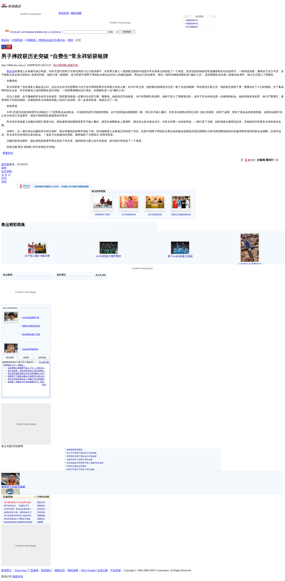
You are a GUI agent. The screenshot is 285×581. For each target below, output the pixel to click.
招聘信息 (59, 570)
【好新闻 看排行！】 (259, 160)
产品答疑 (115, 570)
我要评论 (8, 153)
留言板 (5, 164)
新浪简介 (6, 570)
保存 (4, 167)
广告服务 (33, 570)
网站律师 (73, 570)
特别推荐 (18, 446)
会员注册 (102, 570)
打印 (4, 178)
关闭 (4, 181)
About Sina (20, 570)
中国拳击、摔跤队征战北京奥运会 (45, 40)
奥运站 (5, 40)
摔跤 (70, 40)
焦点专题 (6, 446)
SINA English (88, 570)
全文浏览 (6, 171)
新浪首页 (64, 13)
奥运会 (11, 71)
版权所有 (18, 576)
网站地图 (76, 13)
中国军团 (17, 40)
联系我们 (46, 570)
